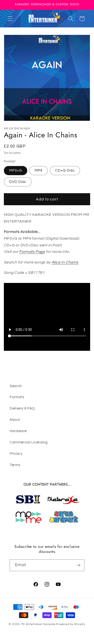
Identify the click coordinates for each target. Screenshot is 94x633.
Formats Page (32, 252)
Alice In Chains (65, 262)
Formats (17, 397)
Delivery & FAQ (22, 408)
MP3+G (15, 170)
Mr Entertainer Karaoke (38, 624)
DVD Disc (17, 182)
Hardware (18, 431)
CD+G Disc (65, 170)
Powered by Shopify (70, 624)
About (15, 420)
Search (16, 386)
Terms (15, 465)
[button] (10, 18)
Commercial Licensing (29, 442)
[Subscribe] (78, 565)
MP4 (38, 170)
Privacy (16, 453)
